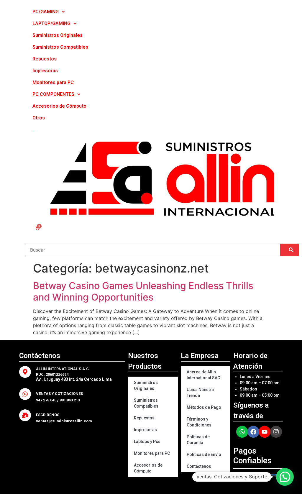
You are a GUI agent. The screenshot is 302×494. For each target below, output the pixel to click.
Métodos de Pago (204, 407)
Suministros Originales (146, 385)
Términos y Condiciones (199, 422)
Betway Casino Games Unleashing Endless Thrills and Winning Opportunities (143, 291)
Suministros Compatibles (146, 403)
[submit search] (291, 249)
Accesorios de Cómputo (148, 468)
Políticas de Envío (204, 454)
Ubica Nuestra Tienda (200, 392)
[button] (285, 477)
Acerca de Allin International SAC (203, 375)
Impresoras (145, 429)
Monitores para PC (152, 453)
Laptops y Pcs (147, 441)
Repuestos (144, 418)
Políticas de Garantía (198, 439)
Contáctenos (199, 466)
